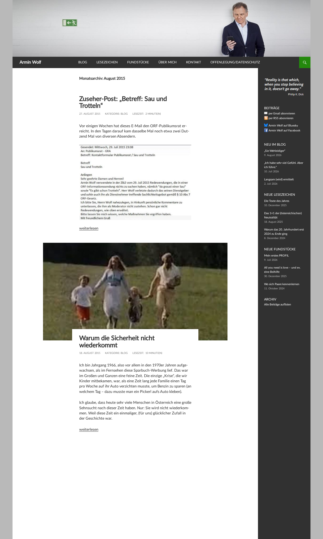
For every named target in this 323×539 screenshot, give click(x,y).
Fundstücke (138, 62)
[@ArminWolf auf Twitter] (266, 126)
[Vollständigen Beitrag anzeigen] (135, 291)
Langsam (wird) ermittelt (279, 179)
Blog (82, 62)
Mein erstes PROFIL (276, 255)
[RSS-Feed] (266, 118)
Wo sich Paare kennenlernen (281, 284)
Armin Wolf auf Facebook (284, 130)
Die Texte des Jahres (276, 201)
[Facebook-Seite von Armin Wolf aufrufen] (266, 131)
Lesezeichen (107, 62)
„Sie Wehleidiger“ (274, 150)
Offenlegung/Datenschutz (235, 62)
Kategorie (112, 114)
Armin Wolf (30, 62)
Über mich (167, 62)
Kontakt (193, 62)
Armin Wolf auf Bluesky (283, 125)
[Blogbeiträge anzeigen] (161, 28)
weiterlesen (88, 228)
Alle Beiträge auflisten (277, 304)
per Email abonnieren (282, 113)
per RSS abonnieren (281, 118)
